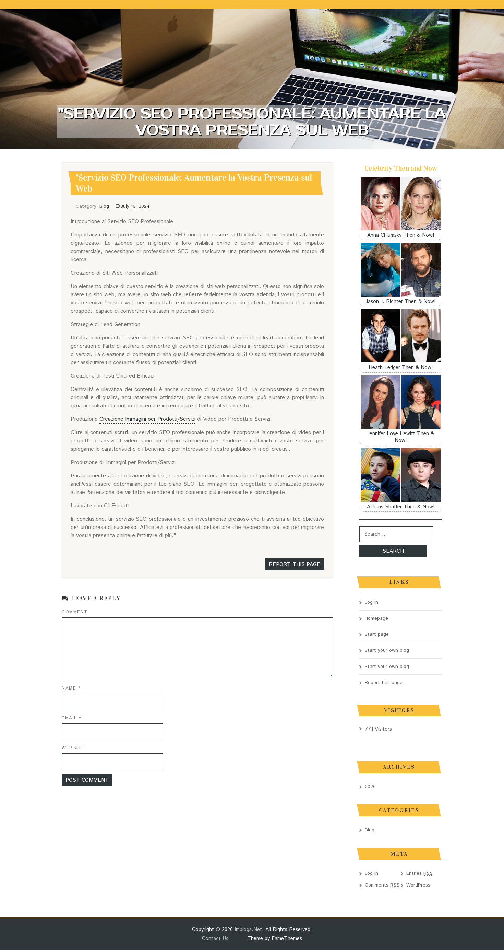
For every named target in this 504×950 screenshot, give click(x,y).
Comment (75, 612)
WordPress (418, 885)
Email (72, 718)
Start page (377, 634)
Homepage (376, 618)
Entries (419, 873)
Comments (382, 885)
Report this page (294, 564)
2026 (370, 786)
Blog (104, 206)
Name (71, 688)
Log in (371, 602)
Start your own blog (387, 650)
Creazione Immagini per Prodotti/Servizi (147, 419)
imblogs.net (248, 929)
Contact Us (215, 938)
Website (73, 748)
